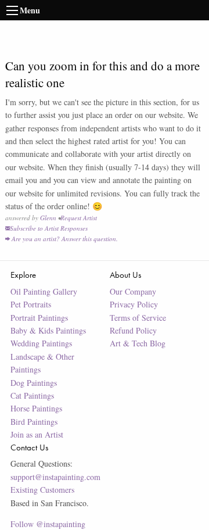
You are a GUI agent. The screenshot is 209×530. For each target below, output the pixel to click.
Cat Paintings (32, 395)
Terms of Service (138, 317)
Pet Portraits (30, 304)
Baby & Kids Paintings (48, 330)
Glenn (48, 217)
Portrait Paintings (39, 317)
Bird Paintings (33, 421)
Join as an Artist (36, 434)
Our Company (133, 291)
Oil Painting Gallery (43, 291)
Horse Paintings (36, 408)
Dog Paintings (33, 382)
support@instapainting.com (55, 476)
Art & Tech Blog (137, 343)
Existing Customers (42, 489)
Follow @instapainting (47, 523)
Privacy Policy (134, 304)
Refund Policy (133, 330)
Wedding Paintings (41, 343)
